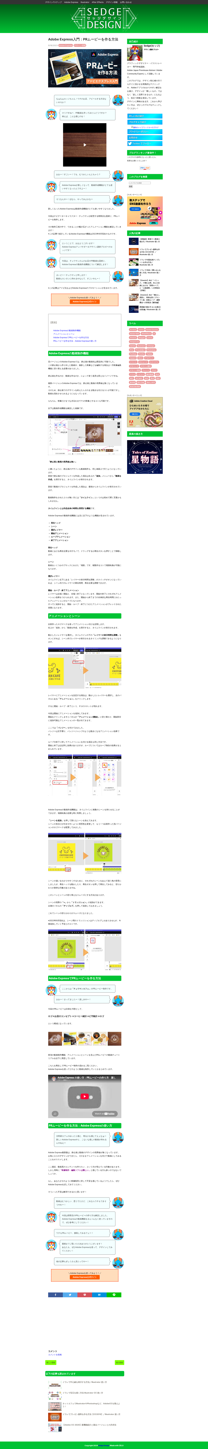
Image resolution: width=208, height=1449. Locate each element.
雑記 (131, 378)
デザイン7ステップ (53, 2)
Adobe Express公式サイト (85, 301)
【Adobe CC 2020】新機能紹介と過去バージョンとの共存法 (89, 1425)
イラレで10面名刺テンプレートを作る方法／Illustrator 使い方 (150, 262)
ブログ (154, 370)
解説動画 (149, 374)
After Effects (98, 2)
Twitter (149, 354)
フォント (145, 370)
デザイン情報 (112, 2)
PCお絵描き (140, 350)
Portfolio (133, 354)
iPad (131, 350)
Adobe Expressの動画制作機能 (67, 330)
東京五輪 (140, 382)
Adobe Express (71, 2)
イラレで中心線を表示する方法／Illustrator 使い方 (85, 1382)
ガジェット (143, 362)
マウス (132, 374)
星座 (152, 378)
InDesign (150, 346)
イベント (133, 362)
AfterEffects (146, 334)
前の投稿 (119, 1362)
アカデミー (149, 358)
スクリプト (154, 362)
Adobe (141, 330)
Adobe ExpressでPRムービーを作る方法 (71, 337)
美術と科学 (150, 382)
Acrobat (133, 330)
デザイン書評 (146, 366)
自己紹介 (139, 378)
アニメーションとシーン (64, 334)
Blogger (142, 338)
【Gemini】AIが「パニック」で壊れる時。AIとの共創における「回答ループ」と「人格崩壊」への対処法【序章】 (150, 285)
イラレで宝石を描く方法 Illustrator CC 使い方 (83, 1393)
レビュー (140, 374)
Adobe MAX (134, 334)
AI (154, 334)
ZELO (140, 358)
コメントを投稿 (55, 1354)
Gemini (132, 346)
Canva (149, 338)
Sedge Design (104, 1445)
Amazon (133, 338)
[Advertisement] (84, 1325)
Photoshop (151, 350)
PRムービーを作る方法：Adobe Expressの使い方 (75, 341)
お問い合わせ (126, 2)
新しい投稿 (51, 1362)
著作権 (132, 382)
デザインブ (134, 366)
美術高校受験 (135, 386)
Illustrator (85, 2)
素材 (158, 378)
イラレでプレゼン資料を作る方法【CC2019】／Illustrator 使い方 (91, 1414)
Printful (141, 354)
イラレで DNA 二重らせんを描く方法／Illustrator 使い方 (150, 272)
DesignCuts (134, 342)
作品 (157, 374)
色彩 (146, 378)
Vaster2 (133, 358)
